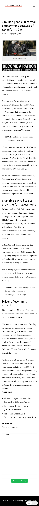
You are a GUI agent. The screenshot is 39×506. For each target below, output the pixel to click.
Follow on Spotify (19, 481)
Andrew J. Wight (8, 34)
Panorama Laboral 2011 (14, 413)
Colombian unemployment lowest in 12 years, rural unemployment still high (20, 291)
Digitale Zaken (30, 500)
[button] (32, 503)
